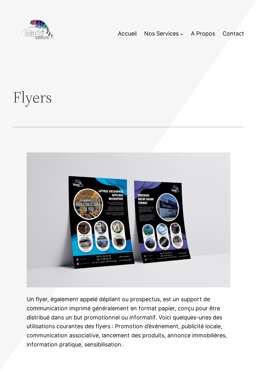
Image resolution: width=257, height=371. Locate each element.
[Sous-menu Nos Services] (181, 34)
